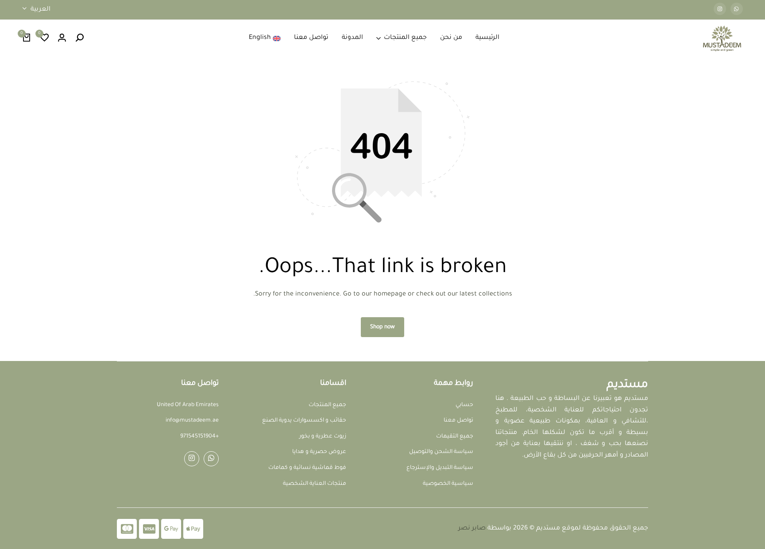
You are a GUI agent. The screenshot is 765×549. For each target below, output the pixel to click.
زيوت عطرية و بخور (322, 437)
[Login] (62, 38)
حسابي (464, 405)
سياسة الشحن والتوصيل (441, 452)
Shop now (382, 327)
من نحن (451, 38)
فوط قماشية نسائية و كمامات (307, 468)
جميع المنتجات (405, 38)
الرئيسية (487, 38)
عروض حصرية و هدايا (319, 452)
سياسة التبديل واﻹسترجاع (439, 468)
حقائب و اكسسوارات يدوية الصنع (304, 421)
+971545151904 (199, 437)
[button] (44, 38)
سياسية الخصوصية (448, 484)
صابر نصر (472, 528)
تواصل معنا (311, 38)
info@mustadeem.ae (192, 421)
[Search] (80, 38)
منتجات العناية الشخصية (314, 484)
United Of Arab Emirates (188, 405)
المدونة (352, 38)
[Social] (211, 458)
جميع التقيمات (454, 437)
